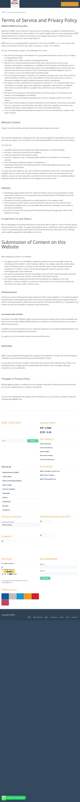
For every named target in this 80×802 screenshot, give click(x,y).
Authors (61, 617)
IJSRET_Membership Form (48, 479)
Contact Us (6, 510)
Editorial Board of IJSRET (10, 472)
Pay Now (5, 506)
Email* (42, 571)
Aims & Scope (7, 485)
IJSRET (3, 12)
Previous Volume (7, 522)
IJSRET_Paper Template (47, 475)
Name (42, 564)
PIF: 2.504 (45, 427)
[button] (14, 798)
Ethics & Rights (44, 451)
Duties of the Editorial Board (12, 481)
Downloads (6, 493)
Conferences (6, 502)
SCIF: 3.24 (45, 432)
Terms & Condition (8, 489)
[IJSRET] (15, 4)
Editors (46, 617)
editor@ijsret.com (7, 582)
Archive (5, 497)
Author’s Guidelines (46, 448)
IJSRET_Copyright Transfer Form (50, 471)
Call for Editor (7, 476)
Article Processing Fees (47, 459)
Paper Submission (45, 444)
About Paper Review (46, 455)
